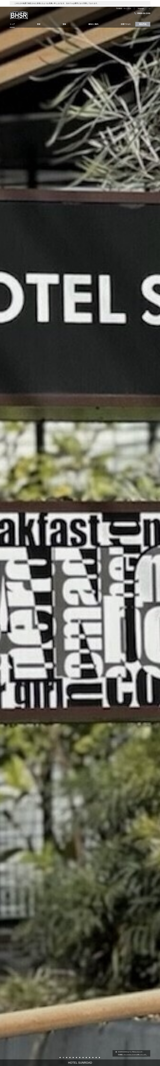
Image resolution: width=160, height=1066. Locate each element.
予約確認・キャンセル (123, 8)
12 (96, 1057)
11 (93, 1057)
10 (90, 1057)
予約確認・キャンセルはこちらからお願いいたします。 (132, 1054)
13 (99, 1057)
